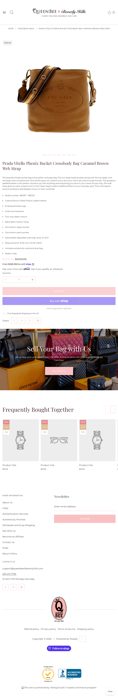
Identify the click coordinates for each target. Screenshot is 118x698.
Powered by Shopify (67, 638)
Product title (9, 465)
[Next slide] (113, 409)
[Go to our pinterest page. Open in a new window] (21, 587)
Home (11, 29)
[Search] (11, 12)
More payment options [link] (59, 308)
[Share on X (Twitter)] (30, 321)
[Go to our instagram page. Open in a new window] (13, 587)
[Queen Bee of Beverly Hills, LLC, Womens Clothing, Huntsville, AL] (69, 674)
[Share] (14, 321)
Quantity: (6, 273)
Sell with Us (59, 371)
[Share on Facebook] (22, 321)
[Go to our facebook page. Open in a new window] (5, 587)
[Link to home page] (59, 609)
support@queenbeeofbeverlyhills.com (22, 568)
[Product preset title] (20, 440)
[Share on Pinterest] (38, 321)
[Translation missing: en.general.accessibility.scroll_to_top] (83, 639)
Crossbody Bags (26, 29)
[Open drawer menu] (4, 12)
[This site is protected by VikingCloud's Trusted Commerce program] (59, 687)
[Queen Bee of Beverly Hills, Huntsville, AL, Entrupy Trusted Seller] (46, 682)
